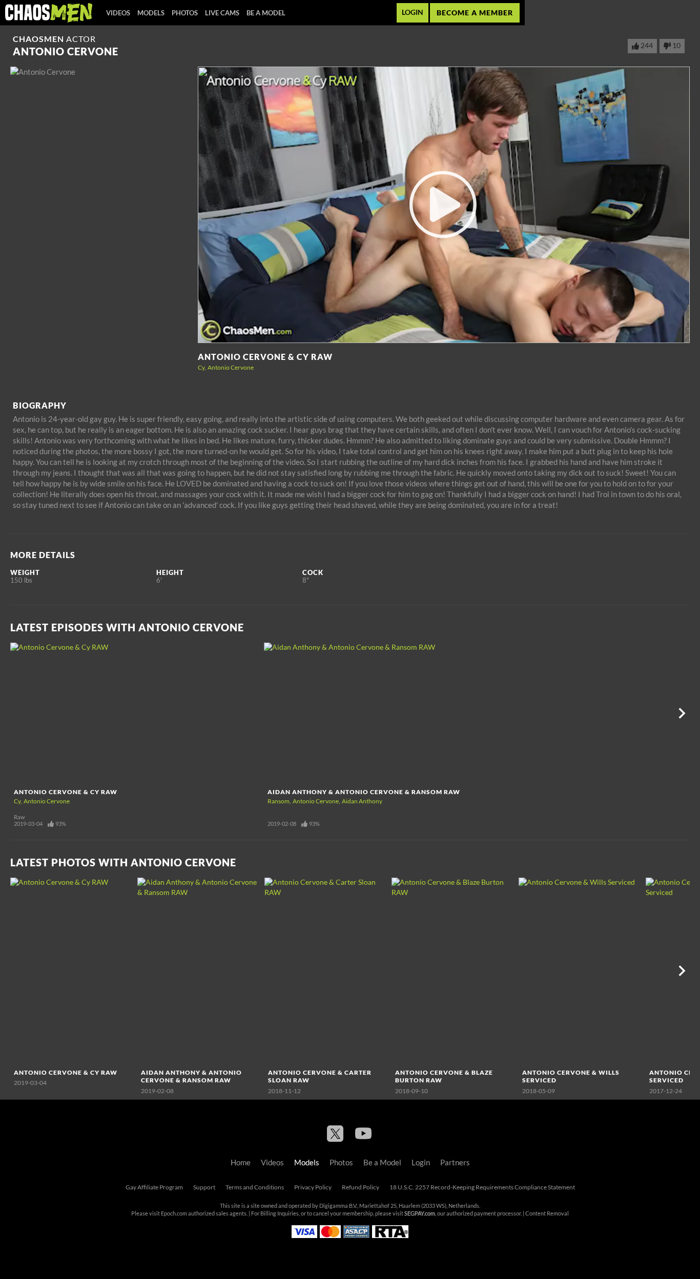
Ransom (278, 801)
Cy (201, 367)
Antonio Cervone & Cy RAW (265, 356)
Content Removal (547, 1213)
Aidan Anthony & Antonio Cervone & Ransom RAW (363, 791)
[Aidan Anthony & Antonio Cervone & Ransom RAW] (389, 713)
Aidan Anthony (362, 801)
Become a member (475, 12)
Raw (19, 817)
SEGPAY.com (419, 1213)
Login (412, 12)
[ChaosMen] (48, 13)
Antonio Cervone (231, 367)
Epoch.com (174, 1213)
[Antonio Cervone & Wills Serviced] (581, 971)
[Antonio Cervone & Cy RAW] (135, 713)
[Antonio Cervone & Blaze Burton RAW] (454, 971)
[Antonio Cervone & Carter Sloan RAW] (326, 971)
